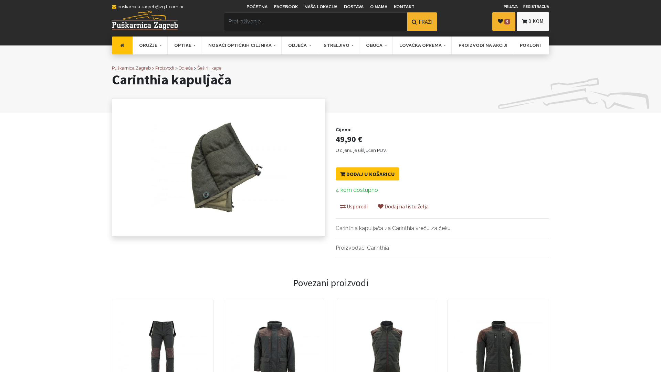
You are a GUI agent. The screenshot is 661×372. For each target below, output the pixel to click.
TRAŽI (425, 21)
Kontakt (404, 6)
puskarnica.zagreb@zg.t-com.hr (150, 6)
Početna (256, 6)
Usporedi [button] (357, 206)
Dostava (354, 6)
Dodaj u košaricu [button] (370, 173)
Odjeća (186, 68)
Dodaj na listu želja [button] (406, 206)
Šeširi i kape (209, 68)
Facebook (286, 6)
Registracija (536, 6)
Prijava (511, 6)
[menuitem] (122, 45)
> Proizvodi (163, 68)
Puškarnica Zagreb (131, 68)
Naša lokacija (320, 6)
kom (536, 21)
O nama (378, 6)
